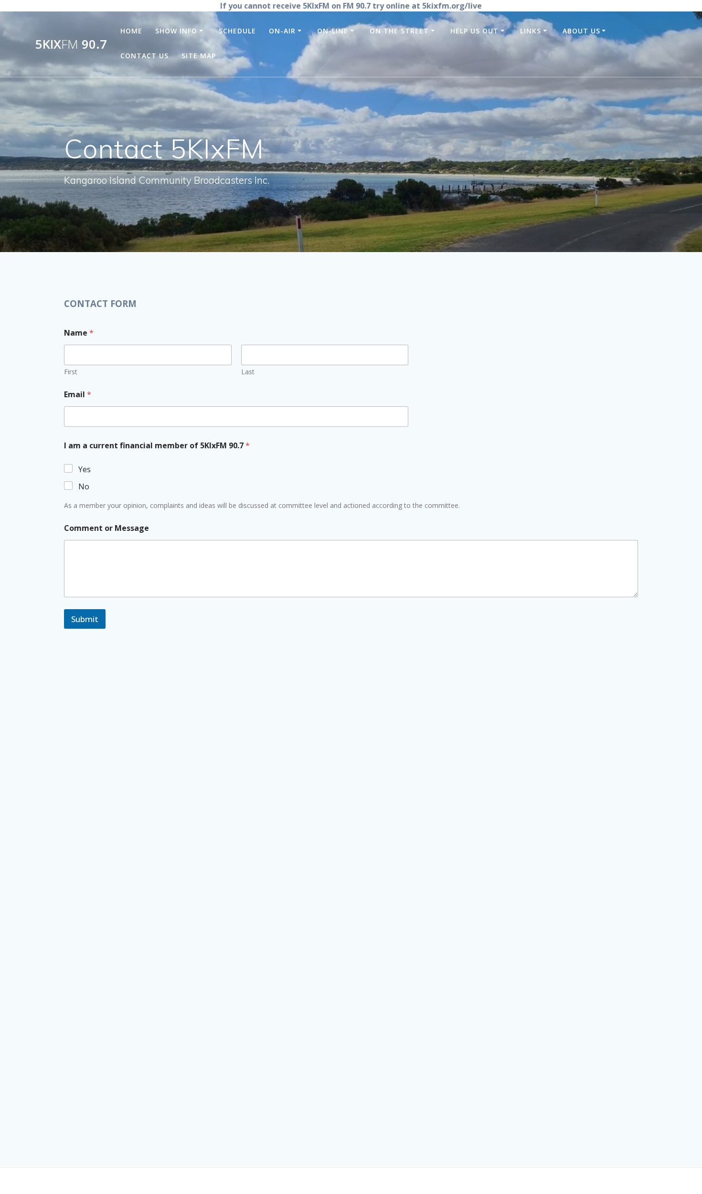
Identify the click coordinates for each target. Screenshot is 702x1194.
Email (77, 394)
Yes (84, 470)
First (70, 372)
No (83, 487)
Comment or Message (106, 528)
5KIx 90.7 (71, 44)
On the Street (399, 30)
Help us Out (474, 30)
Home (131, 30)
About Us (581, 30)
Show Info (176, 30)
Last (248, 372)
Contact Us (144, 55)
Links (530, 30)
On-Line (332, 30)
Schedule (237, 30)
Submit (84, 618)
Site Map (198, 55)
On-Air (282, 30)
